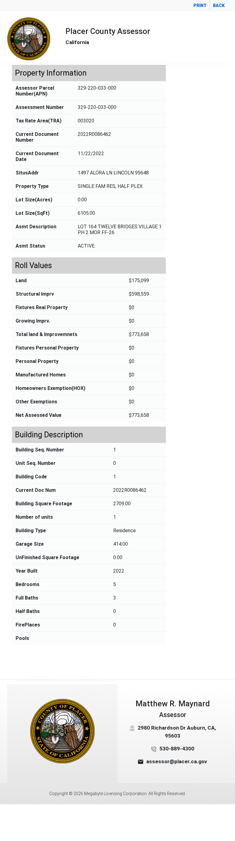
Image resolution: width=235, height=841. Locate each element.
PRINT (200, 5)
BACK (219, 5)
